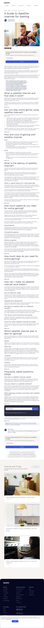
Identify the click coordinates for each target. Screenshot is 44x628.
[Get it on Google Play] (22, 613)
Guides (9, 10)
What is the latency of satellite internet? (14, 84)
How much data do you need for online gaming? (16, 86)
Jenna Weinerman (11, 19)
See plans (22, 61)
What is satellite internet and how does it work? (16, 80)
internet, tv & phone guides (29, 455)
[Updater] (7, 2)
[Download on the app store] (22, 610)
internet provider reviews (28, 452)
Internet (5, 10)
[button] (7, 5)
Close (15, 621)
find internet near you (15, 452)
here (18, 424)
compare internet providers (15, 455)
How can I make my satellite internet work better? (16, 88)
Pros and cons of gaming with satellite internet (16, 83)
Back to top (6, 107)
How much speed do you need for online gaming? (16, 85)
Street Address (9, 58)
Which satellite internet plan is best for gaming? (16, 89)
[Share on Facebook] (5, 48)
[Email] (10, 48)
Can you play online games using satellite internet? (16, 82)
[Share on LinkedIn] (8, 48)
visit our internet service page (14, 418)
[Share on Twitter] (7, 48)
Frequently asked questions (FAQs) (13, 90)
